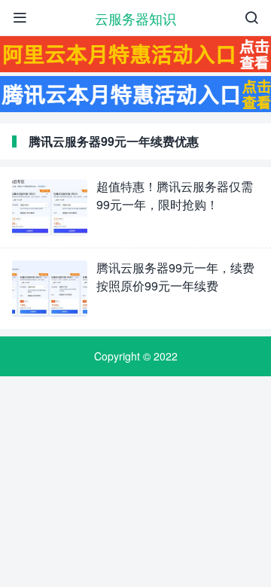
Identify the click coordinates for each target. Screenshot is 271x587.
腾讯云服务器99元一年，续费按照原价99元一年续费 (175, 276)
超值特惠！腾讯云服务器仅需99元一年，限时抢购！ (174, 195)
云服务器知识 (135, 18)
